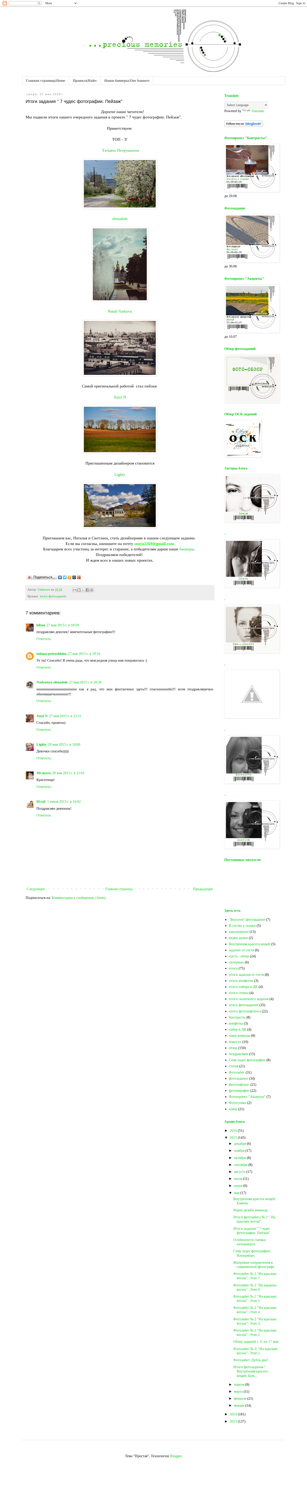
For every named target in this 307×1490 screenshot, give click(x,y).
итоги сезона (239, 993)
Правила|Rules (85, 80)
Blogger (175, 1456)
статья (233, 1066)
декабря (240, 1143)
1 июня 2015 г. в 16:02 (64, 801)
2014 (234, 1414)
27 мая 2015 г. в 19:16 (84, 654)
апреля (239, 1384)
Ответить (43, 639)
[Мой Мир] (74, 577)
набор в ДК (237, 1029)
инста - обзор (239, 956)
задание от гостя (241, 950)
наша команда (239, 1035)
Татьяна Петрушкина (120, 150)
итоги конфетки (241, 981)
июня (238, 1186)
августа (240, 1172)
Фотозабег (237, 1072)
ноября (239, 1150)
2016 (234, 1130)
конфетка (236, 1023)
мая (237, 1193)
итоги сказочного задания (249, 999)
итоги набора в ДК (243, 987)
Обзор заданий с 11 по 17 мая (255, 1341)
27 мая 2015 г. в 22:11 (65, 716)
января (239, 1405)
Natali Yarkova (120, 311)
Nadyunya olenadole (52, 682)
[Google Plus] (79, 577)
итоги (233, 968)
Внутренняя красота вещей (249, 944)
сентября (241, 1165)
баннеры (186, 549)
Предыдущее (203, 889)
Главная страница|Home (45, 80)
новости (235, 1042)
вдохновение (239, 932)
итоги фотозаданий (53, 596)
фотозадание (238, 1078)
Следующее (36, 889)
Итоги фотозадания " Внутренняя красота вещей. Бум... (250, 1371)
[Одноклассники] (69, 577)
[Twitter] (64, 577)
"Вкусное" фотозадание (247, 919)
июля (238, 1179)
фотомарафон (239, 1090)
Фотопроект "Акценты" (247, 1097)
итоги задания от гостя (246, 974)
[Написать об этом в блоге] (79, 590)
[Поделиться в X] (83, 590)
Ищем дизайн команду (250, 1210)
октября (240, 1158)
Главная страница (119, 889)
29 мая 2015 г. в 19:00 (64, 744)
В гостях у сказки (242, 925)
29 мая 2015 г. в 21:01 (68, 773)
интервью (236, 962)
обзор (233, 1048)
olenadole (120, 218)
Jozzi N (120, 397)
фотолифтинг (239, 1084)
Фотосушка (237, 1103)
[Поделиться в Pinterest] (91, 590)
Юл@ (41, 801)
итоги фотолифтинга (245, 1011)
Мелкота (43, 773)
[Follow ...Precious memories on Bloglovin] (243, 126)
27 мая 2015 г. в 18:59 (63, 625)
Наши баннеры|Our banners (126, 80)
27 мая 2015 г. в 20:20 (85, 682)
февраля (240, 1398)
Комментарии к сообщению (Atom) (79, 898)
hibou (40, 625)
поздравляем (238, 1054)
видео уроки (238, 938)
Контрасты (237, 1017)
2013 (234, 1421)
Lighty (119, 474)
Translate (257, 111)
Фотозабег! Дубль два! (250, 1360)
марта (239, 1391)
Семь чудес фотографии (247, 1060)
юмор (233, 1109)
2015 (234, 1137)
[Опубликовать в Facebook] (87, 590)
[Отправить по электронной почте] (74, 590)
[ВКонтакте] (60, 577)
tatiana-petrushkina (51, 654)
